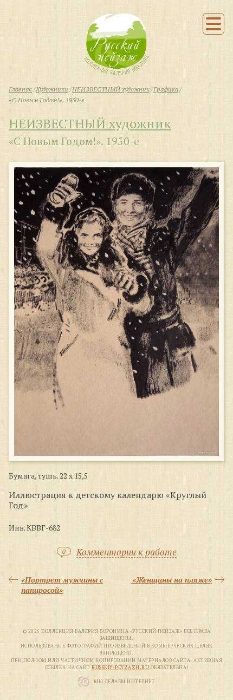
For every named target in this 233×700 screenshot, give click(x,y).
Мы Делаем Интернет (124, 681)
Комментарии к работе (126, 552)
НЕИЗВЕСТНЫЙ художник (90, 123)
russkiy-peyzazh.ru (120, 667)
